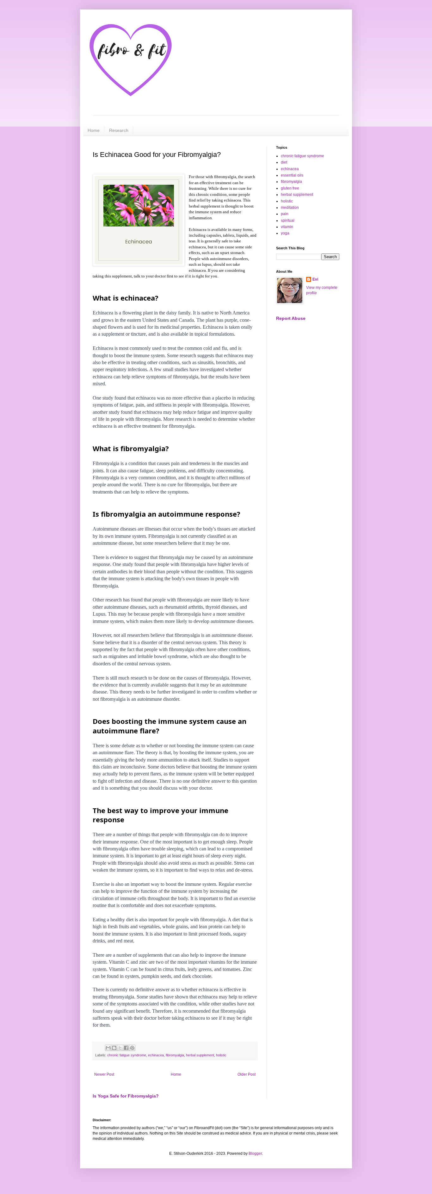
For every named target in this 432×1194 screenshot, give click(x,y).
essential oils (292, 175)
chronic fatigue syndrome (126, 1055)
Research (118, 130)
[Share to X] (120, 1048)
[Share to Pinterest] (132, 1048)
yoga (285, 233)
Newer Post (104, 1074)
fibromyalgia (175, 1055)
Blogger (255, 1153)
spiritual (287, 220)
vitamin (287, 227)
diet (284, 162)
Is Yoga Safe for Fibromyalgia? (126, 1095)
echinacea (156, 1055)
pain (284, 214)
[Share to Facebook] (126, 1048)
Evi (315, 279)
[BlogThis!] (114, 1048)
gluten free (290, 188)
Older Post (247, 1074)
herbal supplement (200, 1055)
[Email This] (108, 1048)
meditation (290, 207)
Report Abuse (290, 318)
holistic (221, 1055)
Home (94, 130)
